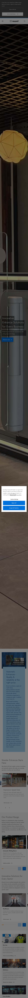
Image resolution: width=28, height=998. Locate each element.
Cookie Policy (13, 495)
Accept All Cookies (14, 508)
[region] (14, 499)
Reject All (14, 503)
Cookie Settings (14, 499)
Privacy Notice (18, 495)
